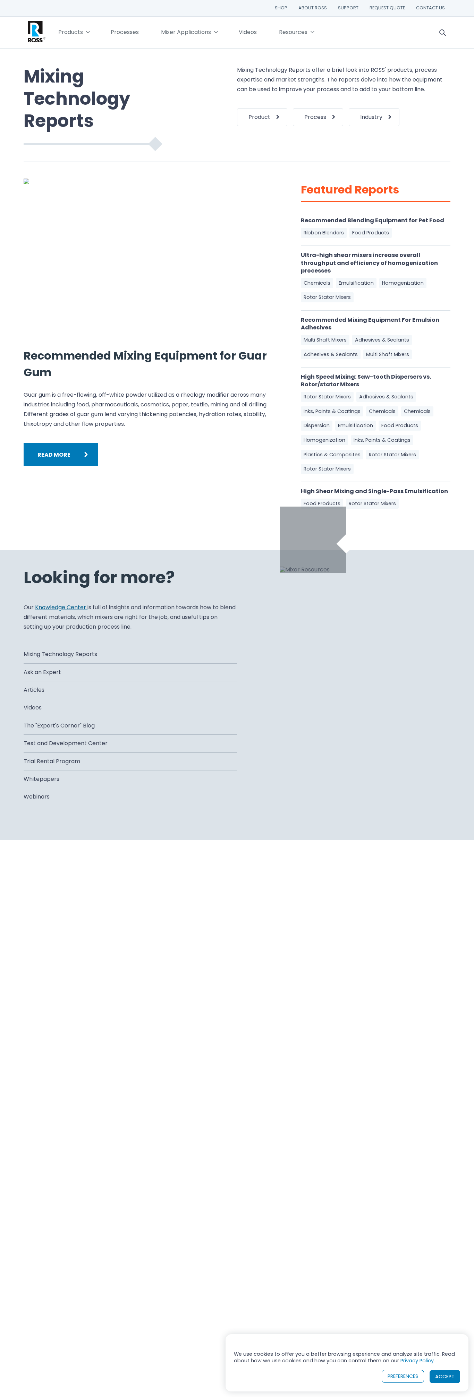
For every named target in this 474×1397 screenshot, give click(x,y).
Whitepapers (41, 779)
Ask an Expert (42, 672)
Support (348, 8)
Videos (248, 32)
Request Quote (387, 8)
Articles (34, 690)
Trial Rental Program (52, 761)
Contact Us (430, 8)
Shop (281, 8)
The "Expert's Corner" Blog (59, 726)
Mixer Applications (186, 32)
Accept (445, 1376)
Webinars (37, 797)
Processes (125, 32)
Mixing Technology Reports (60, 654)
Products (70, 32)
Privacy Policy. (417, 1360)
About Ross (312, 8)
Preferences (403, 1376)
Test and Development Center (66, 743)
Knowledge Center (61, 607)
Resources (293, 32)
